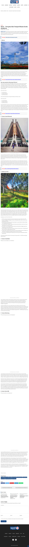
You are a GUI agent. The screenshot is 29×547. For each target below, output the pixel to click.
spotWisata (4, 10)
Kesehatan (10, 533)
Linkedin (16, 483)
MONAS (10, 477)
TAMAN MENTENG (25, 477)
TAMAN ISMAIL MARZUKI (19, 477)
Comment (2, 505)
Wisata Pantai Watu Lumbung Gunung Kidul (4, 496)
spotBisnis (6, 533)
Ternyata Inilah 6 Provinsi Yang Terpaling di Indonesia (13, 79)
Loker (21, 533)
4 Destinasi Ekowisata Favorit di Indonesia (21, 487)
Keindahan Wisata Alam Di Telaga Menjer (24, 496)
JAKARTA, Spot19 (3, 31)
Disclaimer (19, 536)
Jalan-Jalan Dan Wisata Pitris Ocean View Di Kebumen (13, 496)
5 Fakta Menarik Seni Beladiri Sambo (7, 487)
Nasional (14, 533)
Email (11, 515)
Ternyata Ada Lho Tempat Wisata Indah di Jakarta (12, 113)
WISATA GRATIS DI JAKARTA (8, 478)
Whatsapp (21, 483)
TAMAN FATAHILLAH (14, 477)
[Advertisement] (14, 18)
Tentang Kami (5, 536)
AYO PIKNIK (2, 477)
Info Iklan (10, 536)
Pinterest (12, 483)
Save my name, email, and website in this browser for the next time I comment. (12, 518)
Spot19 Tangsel (23, 536)
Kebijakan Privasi (14, 536)
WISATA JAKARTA (14, 478)
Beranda (2, 10)
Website (21, 515)
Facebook (3, 483)
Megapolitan (17, 533)
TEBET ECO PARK (3, 478)
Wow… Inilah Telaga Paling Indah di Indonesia (12, 168)
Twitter (7, 483)
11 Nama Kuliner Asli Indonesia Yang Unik (11, 37)
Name (2, 515)
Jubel (23, 533)
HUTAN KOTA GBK (6, 477)
